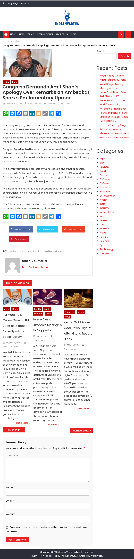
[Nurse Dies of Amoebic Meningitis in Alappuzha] (47, 297)
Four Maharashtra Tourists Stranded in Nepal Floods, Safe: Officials (115, 117)
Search (101, 51)
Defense (104, 183)
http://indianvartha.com (36, 267)
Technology (106, 249)
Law (102, 224)
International (45, 34)
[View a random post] (128, 34)
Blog (102, 162)
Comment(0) (53, 103)
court (103, 171)
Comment (13, 455)
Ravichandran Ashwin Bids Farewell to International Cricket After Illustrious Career (16, 429)
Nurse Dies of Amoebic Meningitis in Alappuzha (47, 325)
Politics (104, 237)
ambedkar (20, 251)
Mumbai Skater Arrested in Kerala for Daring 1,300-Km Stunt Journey (83, 430)
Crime (103, 175)
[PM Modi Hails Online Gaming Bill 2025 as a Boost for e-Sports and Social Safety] (17, 297)
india (40, 251)
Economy (69, 312)
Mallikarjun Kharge (54, 251)
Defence (105, 179)
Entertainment (108, 195)
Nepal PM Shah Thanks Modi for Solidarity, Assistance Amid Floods (113, 104)
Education (105, 191)
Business (71, 34)
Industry (104, 208)
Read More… (23, 422)
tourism (104, 253)
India (21, 34)
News (13, 34)
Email (10, 500)
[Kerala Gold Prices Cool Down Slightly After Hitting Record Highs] (78, 298)
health (37, 309)
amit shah (32, 251)
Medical (38, 313)
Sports (60, 34)
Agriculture (106, 158)
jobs (102, 216)
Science (104, 241)
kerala (47, 309)
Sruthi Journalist (35, 103)
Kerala (30, 34)
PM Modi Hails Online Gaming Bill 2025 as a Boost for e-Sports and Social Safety (16, 326)
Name (10, 487)
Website (10, 514)
